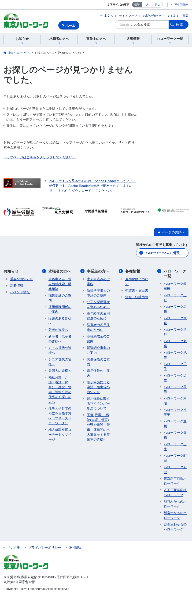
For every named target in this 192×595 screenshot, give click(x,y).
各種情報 (132, 271)
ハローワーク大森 (175, 320)
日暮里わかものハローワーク (175, 526)
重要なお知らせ (21, 279)
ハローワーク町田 (175, 458)
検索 (180, 24)
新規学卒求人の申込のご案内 (98, 293)
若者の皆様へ (58, 330)
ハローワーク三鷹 (175, 446)
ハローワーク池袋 (175, 355)
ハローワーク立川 (175, 423)
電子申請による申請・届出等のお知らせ (98, 387)
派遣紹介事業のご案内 (98, 350)
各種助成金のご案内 (98, 338)
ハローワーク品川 (175, 309)
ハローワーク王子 (175, 366)
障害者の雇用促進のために (98, 327)
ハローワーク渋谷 (175, 332)
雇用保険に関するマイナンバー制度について (98, 403)
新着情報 (16, 285)
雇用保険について (136, 281)
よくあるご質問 (177, 15)
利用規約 (75, 547)
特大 (157, 4)
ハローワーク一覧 (175, 273)
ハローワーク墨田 (175, 389)
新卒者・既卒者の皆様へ (59, 338)
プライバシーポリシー (44, 547)
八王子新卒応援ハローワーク (175, 492)
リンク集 (13, 547)
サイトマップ (128, 15)
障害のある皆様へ (59, 320)
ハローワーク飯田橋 (175, 286)
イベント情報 (20, 292)
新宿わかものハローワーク (175, 515)
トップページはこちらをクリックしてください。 (40, 157)
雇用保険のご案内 (98, 373)
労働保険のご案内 (98, 361)
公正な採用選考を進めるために (98, 304)
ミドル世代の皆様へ (59, 350)
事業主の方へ (98, 271)
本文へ (108, 15)
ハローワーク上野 (175, 297)
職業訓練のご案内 (59, 298)
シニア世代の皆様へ (59, 361)
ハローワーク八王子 (175, 412)
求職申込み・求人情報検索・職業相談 (59, 284)
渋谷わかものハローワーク (175, 504)
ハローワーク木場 (175, 400)
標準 (137, 4)
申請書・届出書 (136, 290)
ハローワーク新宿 (175, 343)
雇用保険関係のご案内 (59, 309)
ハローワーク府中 (175, 469)
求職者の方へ (59, 271)
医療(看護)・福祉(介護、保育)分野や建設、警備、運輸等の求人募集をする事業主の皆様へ (98, 427)
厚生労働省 (181, 4)
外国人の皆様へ (59, 371)
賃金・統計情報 (136, 297)
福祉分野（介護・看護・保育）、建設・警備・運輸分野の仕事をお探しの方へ (59, 389)
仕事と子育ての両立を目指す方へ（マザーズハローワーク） (59, 415)
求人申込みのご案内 (98, 281)
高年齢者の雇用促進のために (98, 316)
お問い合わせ (152, 15)
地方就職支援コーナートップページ (59, 434)
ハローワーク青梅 (175, 435)
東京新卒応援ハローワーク (175, 481)
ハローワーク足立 (175, 378)
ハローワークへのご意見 (163, 253)
